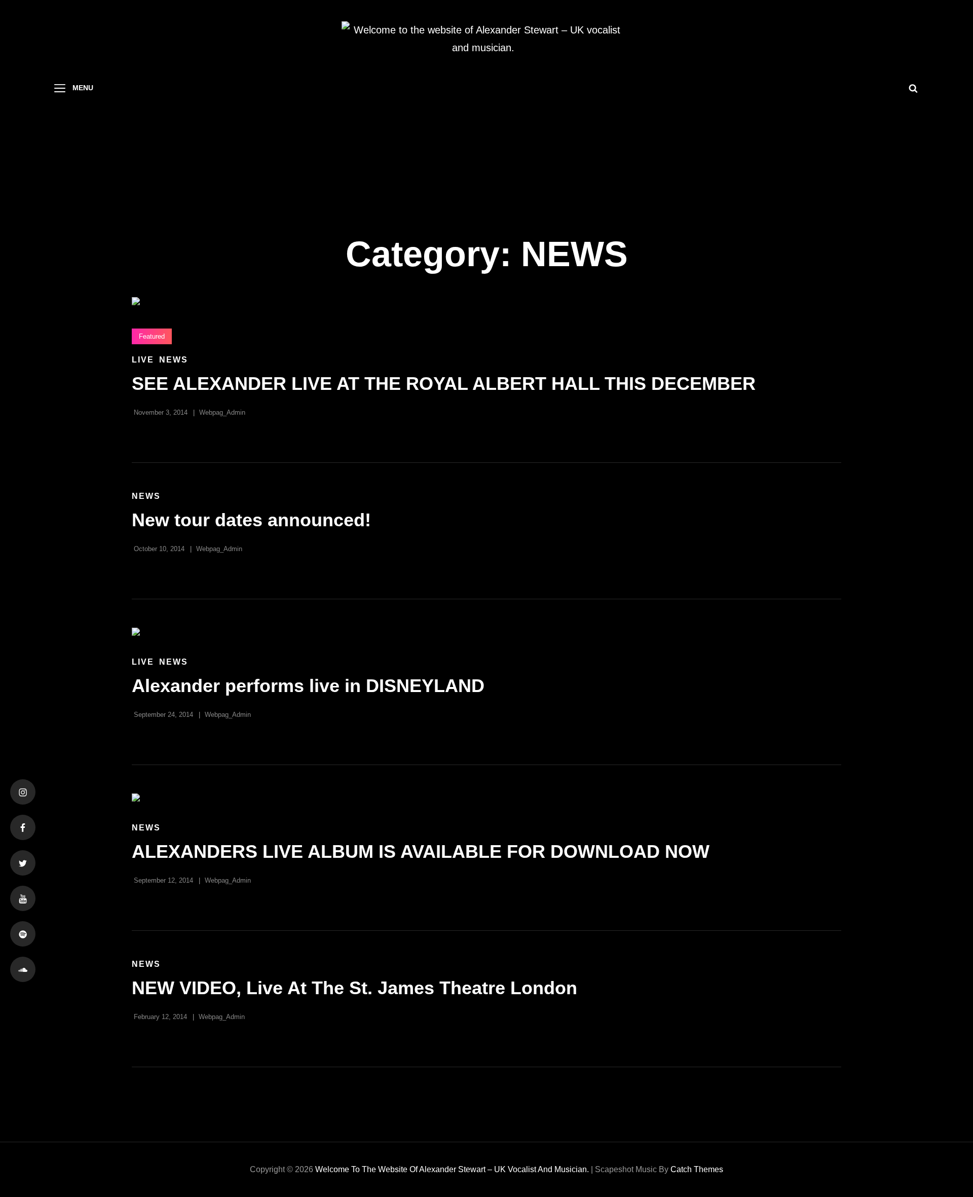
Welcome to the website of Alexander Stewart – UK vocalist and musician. (452, 1169)
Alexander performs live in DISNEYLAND (308, 685)
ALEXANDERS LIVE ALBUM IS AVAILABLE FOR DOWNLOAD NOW (420, 851)
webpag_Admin (222, 412)
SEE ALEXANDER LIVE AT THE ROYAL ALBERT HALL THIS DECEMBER (444, 383)
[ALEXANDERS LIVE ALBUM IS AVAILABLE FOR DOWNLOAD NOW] (486, 797)
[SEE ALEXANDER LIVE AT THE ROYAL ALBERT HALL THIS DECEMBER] (486, 301)
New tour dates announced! (251, 520)
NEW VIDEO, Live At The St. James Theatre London (354, 987)
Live (143, 359)
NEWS (173, 359)
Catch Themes (696, 1169)
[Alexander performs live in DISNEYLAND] (486, 632)
